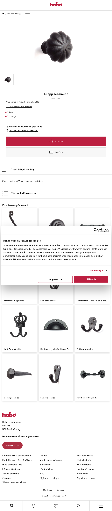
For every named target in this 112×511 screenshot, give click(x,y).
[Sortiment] (56, 506)
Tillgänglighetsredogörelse (14, 482)
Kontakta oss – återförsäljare (17, 460)
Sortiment (10, 14)
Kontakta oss (12, 445)
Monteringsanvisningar (51, 460)
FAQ (42, 473)
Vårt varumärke (85, 455)
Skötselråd (45, 464)
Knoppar (19, 14)
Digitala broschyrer (50, 478)
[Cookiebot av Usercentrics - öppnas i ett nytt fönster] (96, 230)
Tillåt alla (91, 279)
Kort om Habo (84, 464)
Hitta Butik (59, 152)
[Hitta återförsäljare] (33, 506)
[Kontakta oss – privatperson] (11, 506)
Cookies (6, 478)
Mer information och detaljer (19, 106)
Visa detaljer (96, 270)
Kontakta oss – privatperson (16, 455)
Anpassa (53, 279)
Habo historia (84, 460)
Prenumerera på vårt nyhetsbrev (20, 436)
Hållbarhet (82, 473)
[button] (78, 506)
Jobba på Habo (10, 473)
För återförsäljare (11, 469)
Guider (43, 455)
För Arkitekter (46, 469)
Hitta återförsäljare (12, 464)
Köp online (59, 141)
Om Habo (47, 490)
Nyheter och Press (86, 478)
